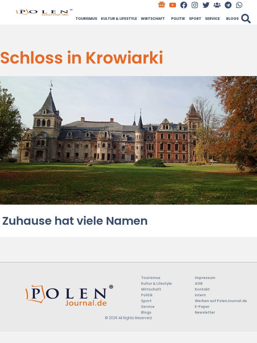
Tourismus (86, 18)
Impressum (205, 277)
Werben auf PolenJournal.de (221, 300)
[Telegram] (228, 5)
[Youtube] (173, 5)
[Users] (217, 5)
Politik (178, 18)
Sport (195, 18)
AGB (199, 283)
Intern (200, 295)
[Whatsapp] (239, 5)
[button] (246, 18)
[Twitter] (206, 5)
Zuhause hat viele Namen (75, 221)
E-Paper (202, 306)
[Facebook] (184, 5)
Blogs (232, 18)
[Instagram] (195, 5)
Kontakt (202, 289)
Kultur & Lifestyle (119, 18)
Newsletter (205, 312)
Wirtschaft (153, 18)
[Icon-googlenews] (161, 5)
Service (212, 18)
